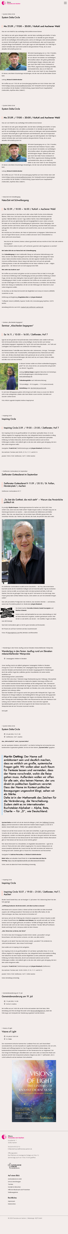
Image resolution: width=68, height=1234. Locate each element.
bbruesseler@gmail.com (38, 1011)
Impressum (11, 1201)
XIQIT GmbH (38, 1218)
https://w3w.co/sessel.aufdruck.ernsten (19, 86)
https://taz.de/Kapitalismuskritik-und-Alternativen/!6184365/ (26, 860)
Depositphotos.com (13, 633)
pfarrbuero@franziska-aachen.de (22, 1149)
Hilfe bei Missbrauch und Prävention (19, 1189)
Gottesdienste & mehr (15, 1179)
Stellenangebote (13, 1192)
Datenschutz (12, 1204)
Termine (10, 1184)
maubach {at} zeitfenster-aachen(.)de (32, 307)
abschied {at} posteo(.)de (38, 388)
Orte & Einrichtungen (14, 1181)
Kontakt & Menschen (14, 1187)
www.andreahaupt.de (25, 376)
